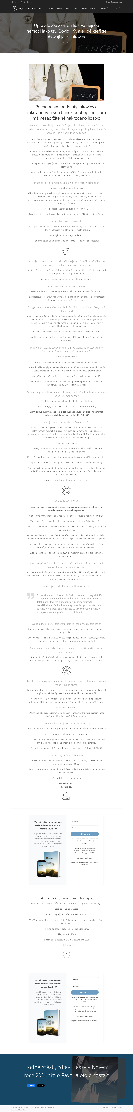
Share (32, 1085)
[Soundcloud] (31, 2)
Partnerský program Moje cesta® (112, 1107)
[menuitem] (52, 8)
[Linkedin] (21, 2)
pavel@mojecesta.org (115, 2)
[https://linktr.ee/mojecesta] (18, 2)
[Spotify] (27, 2)
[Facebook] (12, 2)
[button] (104, 8)
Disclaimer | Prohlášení (18, 1110)
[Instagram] (15, 2)
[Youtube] (24, 2)
